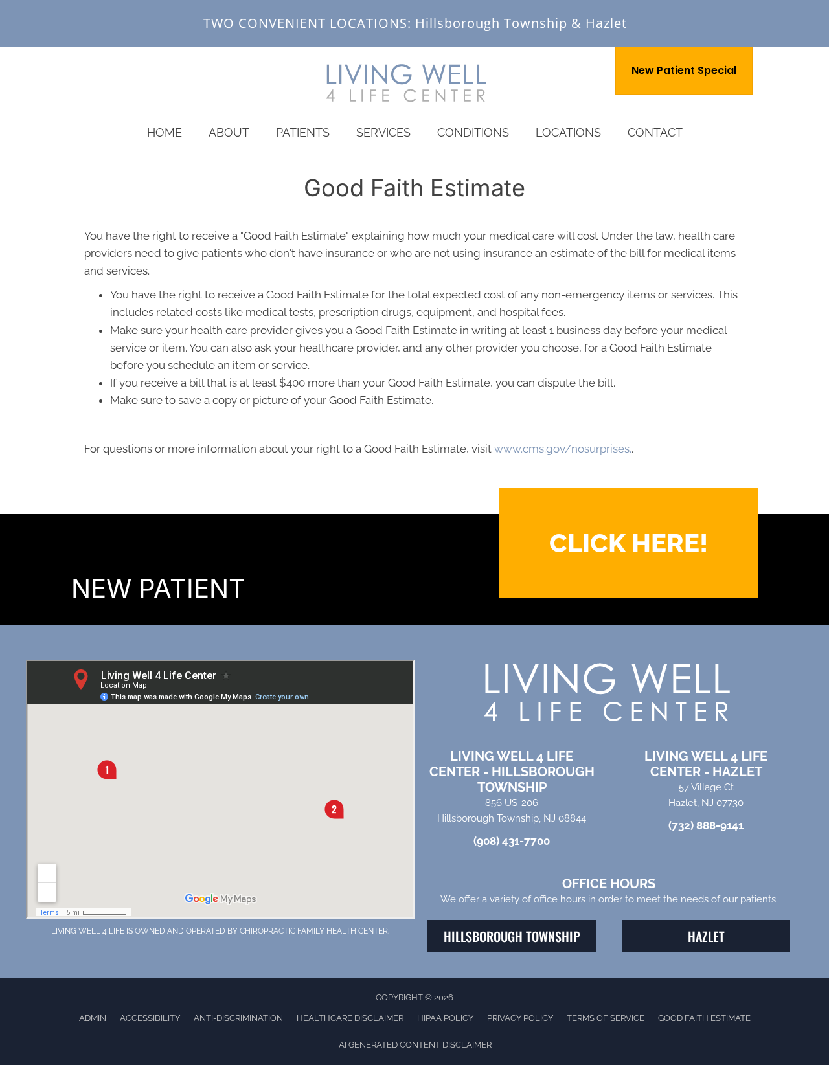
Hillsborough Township (491, 23)
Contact (655, 132)
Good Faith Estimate (704, 1018)
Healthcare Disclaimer (350, 1018)
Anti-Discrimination (238, 1018)
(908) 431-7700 (511, 841)
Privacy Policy (520, 1018)
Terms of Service (605, 1018)
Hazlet (606, 23)
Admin (92, 1018)
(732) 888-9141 (706, 825)
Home (164, 132)
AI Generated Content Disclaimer (415, 1044)
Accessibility (150, 1018)
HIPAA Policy (445, 1018)
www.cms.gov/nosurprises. (561, 448)
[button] (628, 543)
